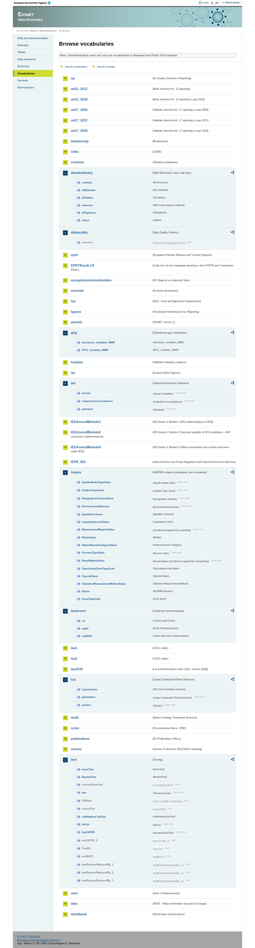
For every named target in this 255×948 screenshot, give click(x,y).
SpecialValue (90, 576)
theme (85, 591)
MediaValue (89, 537)
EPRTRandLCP (82, 265)
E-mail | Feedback (28, 936)
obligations (89, 212)
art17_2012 (79, 120)
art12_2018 (79, 99)
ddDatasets (88, 190)
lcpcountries (89, 689)
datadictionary (82, 172)
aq (73, 78)
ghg (74, 332)
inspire (76, 472)
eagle (85, 628)
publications (80, 738)
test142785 (88, 832)
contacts (87, 182)
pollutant (87, 409)
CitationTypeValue (93, 490)
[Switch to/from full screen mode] (218, 3)
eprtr (74, 255)
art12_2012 (79, 89)
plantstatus (88, 697)
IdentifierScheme (92, 514)
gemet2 (76, 322)
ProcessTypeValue (93, 552)
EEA (33, 3)
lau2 (74, 658)
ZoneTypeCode (91, 598)
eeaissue (87, 205)
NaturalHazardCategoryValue (99, 545)
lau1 (74, 648)
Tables (21, 52)
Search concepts (106, 67)
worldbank (79, 914)
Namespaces (25, 87)
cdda (74, 151)
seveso (76, 749)
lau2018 (77, 669)
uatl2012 (87, 636)
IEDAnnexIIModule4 (86, 447)
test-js (85, 824)
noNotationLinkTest (94, 816)
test (73, 759)
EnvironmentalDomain (96, 506)
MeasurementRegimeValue (98, 529)
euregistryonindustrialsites (91, 280)
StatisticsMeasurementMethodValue (104, 583)
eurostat (77, 290)
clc (83, 620)
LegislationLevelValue (95, 521)
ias (73, 372)
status (85, 220)
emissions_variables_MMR (98, 342)
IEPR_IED (78, 462)
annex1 (86, 393)
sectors (86, 705)
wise (74, 903)
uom (74, 893)
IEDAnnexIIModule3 (86, 432)
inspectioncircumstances (97, 401)
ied (73, 383)
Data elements (26, 59)
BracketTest (89, 777)
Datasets (22, 45)
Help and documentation (32, 38)
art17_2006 (79, 109)
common (77, 162)
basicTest (87, 769)
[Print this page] (212, 3)
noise (75, 728)
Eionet (33, 31)
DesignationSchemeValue (97, 498)
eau (84, 792)
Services (22, 80)
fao (73, 301)
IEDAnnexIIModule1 (86, 422)
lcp (73, 679)
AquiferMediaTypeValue (96, 482)
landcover (78, 611)
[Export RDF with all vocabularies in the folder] (232, 173)
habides (77, 362)
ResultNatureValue (93, 560)
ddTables (87, 197)
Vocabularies (26, 73)
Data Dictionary (47, 31)
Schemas (23, 66)
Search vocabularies (76, 67)
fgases (76, 311)
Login (205, 2)
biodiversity (80, 141)
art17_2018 (79, 130)
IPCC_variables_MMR (95, 350)
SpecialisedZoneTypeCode (98, 568)
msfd (74, 717)
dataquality (79, 232)
